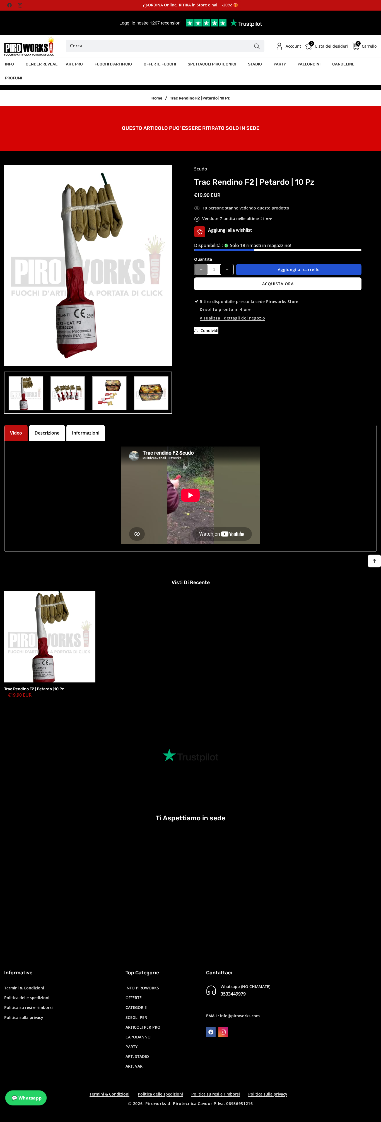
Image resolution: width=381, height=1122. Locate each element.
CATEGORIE (136, 1007)
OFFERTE (134, 997)
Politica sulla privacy (23, 1017)
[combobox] (165, 46)
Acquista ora (278, 283)
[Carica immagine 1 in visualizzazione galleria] (26, 393)
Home (156, 98)
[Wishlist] (199, 231)
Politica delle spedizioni (26, 997)
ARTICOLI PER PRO (143, 1027)
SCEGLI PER (136, 1017)
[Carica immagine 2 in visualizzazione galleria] (67, 393)
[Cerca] (256, 46)
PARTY (132, 1046)
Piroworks (155, 1103)
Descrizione (47, 433)
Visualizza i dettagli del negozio (232, 318)
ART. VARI (135, 1066)
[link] (190, 128)
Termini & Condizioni (24, 988)
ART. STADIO (137, 1056)
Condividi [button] (209, 330)
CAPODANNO (138, 1037)
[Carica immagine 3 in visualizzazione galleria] (109, 393)
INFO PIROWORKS (142, 988)
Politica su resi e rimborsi (28, 1007)
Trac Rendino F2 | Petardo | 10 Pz (34, 689)
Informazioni (85, 433)
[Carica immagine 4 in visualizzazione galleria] (151, 393)
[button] (11, 64)
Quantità (203, 259)
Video (16, 433)
